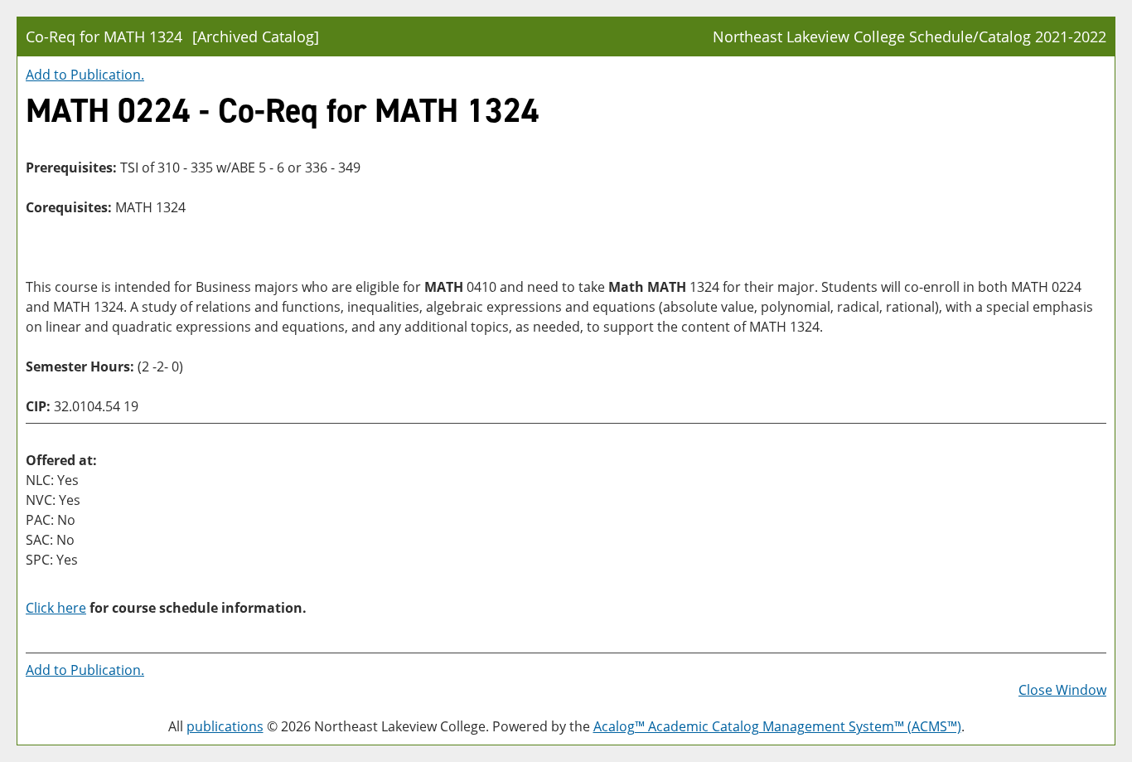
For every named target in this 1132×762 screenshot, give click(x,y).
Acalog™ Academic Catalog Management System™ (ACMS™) (777, 726)
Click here (56, 608)
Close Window (1062, 690)
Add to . (85, 75)
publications (225, 726)
